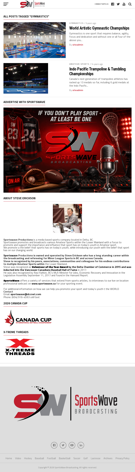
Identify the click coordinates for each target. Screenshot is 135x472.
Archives (108, 458)
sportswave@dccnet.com (26, 294)
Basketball (64, 458)
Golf (85, 458)
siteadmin (77, 44)
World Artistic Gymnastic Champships (99, 28)
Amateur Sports (79, 64)
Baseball (39, 458)
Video (18, 458)
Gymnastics (76, 23)
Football (51, 458)
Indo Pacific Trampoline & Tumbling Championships (97, 71)
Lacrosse (95, 458)
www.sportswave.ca (44, 283)
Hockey (28, 458)
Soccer (76, 458)
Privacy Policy (122, 458)
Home (9, 458)
